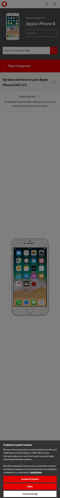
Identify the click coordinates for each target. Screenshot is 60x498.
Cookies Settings (30, 494)
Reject (30, 486)
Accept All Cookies (29, 479)
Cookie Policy (36, 472)
